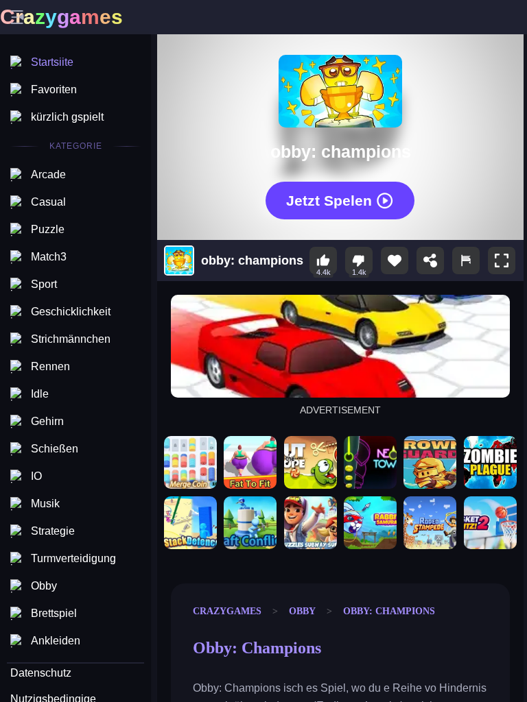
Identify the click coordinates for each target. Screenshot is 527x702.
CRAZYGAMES (227, 610)
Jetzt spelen (329, 200)
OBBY (302, 610)
